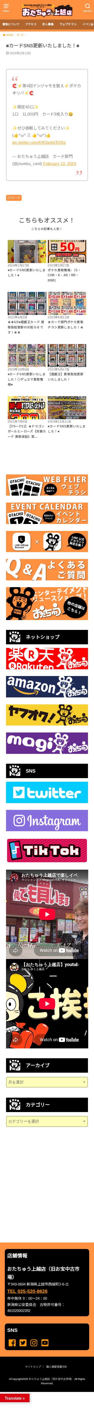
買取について (11, 24)
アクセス (31, 24)
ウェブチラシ (68, 24)
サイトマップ (33, 1366)
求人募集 (48, 24)
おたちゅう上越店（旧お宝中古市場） (51, 1379)
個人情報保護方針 (56, 1366)
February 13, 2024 (59, 163)
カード (15, 197)
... (43, 1393)
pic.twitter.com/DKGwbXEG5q (39, 142)
